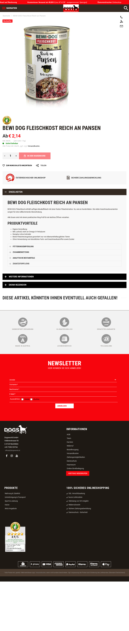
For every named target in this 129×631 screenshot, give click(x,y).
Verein (26, 399)
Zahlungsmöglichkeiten (76, 457)
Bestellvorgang (72, 450)
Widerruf (70, 446)
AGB (68, 434)
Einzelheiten (15, 192)
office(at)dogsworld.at (12, 450)
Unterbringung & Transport (15, 497)
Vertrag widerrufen (77, 473)
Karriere (70, 442)
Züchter (36, 399)
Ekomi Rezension (17, 285)
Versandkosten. (34, 146)
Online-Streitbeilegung (75, 468)
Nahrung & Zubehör (12, 493)
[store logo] (71, 8)
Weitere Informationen (21, 276)
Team (69, 438)
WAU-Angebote (11, 508)
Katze (7, 505)
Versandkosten (73, 453)
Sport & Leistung (11, 501)
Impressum (71, 465)
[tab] (64, 192)
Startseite (6, 16)
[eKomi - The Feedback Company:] (7, 124)
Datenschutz (72, 461)
